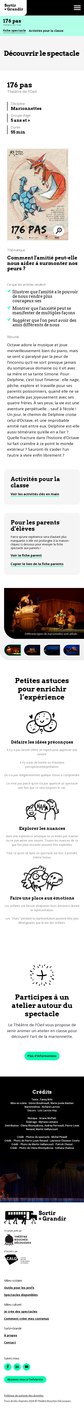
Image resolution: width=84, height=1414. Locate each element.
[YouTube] (26, 1367)
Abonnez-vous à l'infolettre (25, 1379)
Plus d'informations (42, 1056)
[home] (13, 7)
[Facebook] (7, 1367)
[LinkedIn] (17, 1367)
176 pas (12, 21)
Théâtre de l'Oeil (22, 91)
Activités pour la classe (46, 31)
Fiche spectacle (14, 30)
